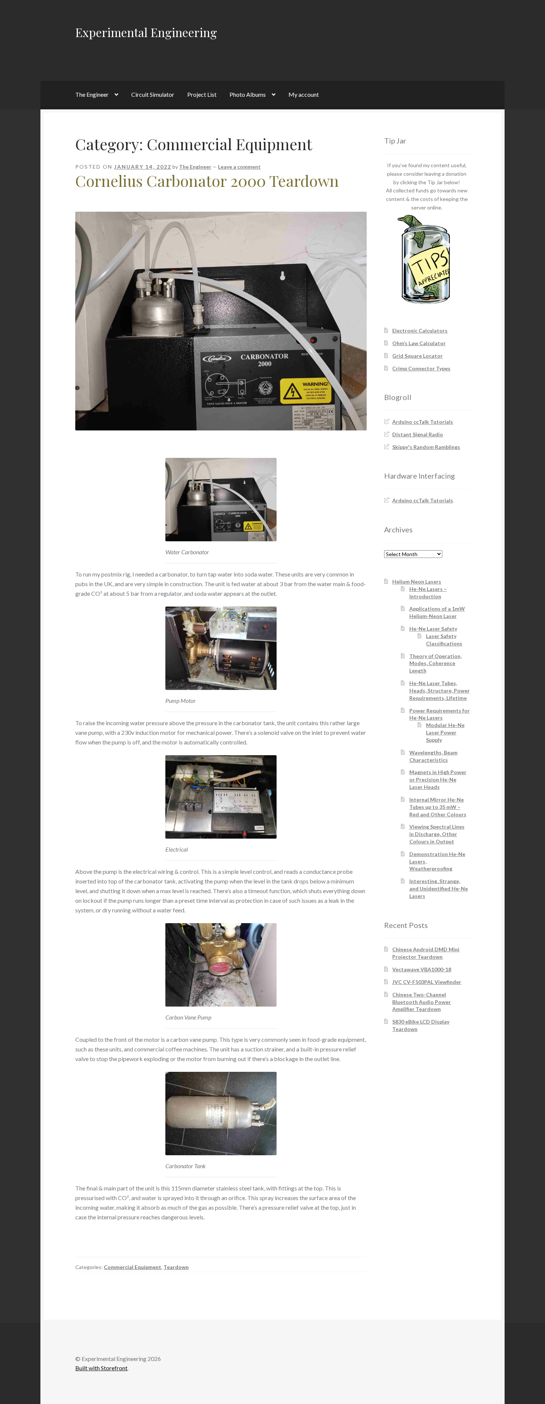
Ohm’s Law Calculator (419, 343)
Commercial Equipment (132, 1267)
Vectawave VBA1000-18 (421, 969)
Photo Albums (247, 94)
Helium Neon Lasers (416, 581)
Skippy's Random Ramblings (426, 447)
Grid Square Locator (417, 356)
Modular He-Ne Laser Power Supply (445, 732)
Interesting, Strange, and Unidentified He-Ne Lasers (438, 888)
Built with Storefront (101, 1367)
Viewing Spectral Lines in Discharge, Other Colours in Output (437, 834)
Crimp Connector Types (421, 368)
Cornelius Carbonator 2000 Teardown (207, 180)
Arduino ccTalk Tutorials (422, 422)
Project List (202, 94)
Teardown (176, 1267)
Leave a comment (239, 166)
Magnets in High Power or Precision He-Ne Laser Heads (437, 779)
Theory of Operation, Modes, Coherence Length (435, 663)
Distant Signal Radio (417, 434)
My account (303, 94)
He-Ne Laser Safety (433, 628)
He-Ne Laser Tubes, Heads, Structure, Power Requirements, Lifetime (439, 690)
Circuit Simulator (152, 94)
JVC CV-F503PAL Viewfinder (426, 982)
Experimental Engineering (146, 32)
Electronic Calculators (419, 330)
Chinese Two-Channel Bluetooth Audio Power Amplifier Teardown (421, 1001)
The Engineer (92, 94)
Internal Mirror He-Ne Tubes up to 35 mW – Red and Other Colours (437, 806)
